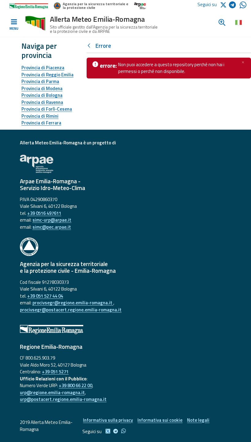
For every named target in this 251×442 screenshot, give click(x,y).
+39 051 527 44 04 (45, 295)
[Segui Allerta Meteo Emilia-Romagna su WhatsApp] (243, 6)
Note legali (198, 420)
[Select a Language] (238, 22)
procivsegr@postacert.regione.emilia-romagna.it (71, 309)
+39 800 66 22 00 (75, 385)
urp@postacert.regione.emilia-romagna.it (63, 399)
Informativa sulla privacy (108, 420)
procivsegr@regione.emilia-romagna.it (72, 302)
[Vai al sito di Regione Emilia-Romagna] (125, 329)
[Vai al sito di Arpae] (125, 164)
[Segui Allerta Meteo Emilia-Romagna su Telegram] (234, 6)
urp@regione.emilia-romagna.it (52, 392)
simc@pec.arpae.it (51, 227)
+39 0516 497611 (44, 213)
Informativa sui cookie (159, 420)
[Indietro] (90, 45)
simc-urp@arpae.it (51, 219)
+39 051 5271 (55, 371)
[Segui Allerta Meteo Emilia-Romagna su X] (224, 4)
